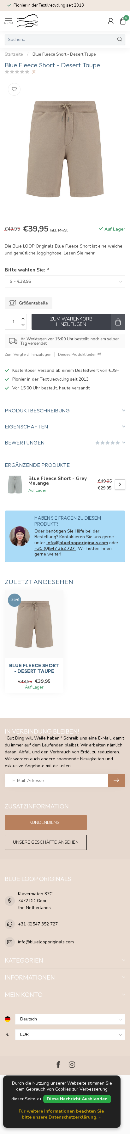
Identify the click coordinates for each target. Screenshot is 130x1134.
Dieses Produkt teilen (78, 354)
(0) (34, 72)
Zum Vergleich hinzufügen (28, 354)
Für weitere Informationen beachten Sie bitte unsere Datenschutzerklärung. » (61, 1114)
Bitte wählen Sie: (27, 269)
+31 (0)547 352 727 (55, 548)
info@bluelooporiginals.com (77, 543)
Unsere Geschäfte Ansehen (46, 842)
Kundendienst (45, 822)
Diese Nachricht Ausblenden (77, 1099)
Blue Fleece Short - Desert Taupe (64, 54)
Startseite (14, 54)
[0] (122, 20)
